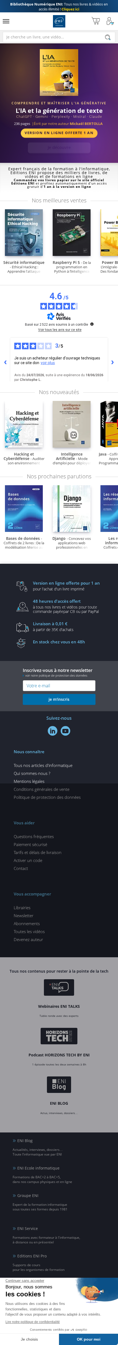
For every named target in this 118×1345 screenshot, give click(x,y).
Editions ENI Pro (32, 1256)
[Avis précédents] (5, 362)
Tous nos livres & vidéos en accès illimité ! (59, 7)
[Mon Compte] (110, 21)
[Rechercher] (108, 37)
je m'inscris (59, 699)
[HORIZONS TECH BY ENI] (59, 1037)
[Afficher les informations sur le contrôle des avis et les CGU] (92, 324)
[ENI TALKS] (59, 988)
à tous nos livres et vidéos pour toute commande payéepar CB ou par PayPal (66, 606)
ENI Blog (25, 1140)
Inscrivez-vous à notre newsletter (57, 672)
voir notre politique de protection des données (56, 675)
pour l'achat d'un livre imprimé (66, 585)
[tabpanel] (59, 101)
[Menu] (6, 21)
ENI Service (27, 1228)
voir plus (48, 363)
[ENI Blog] (59, 1085)
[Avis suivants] (112, 362)
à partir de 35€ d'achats (53, 626)
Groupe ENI (27, 1195)
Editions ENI (59, 21)
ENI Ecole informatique (38, 1168)
